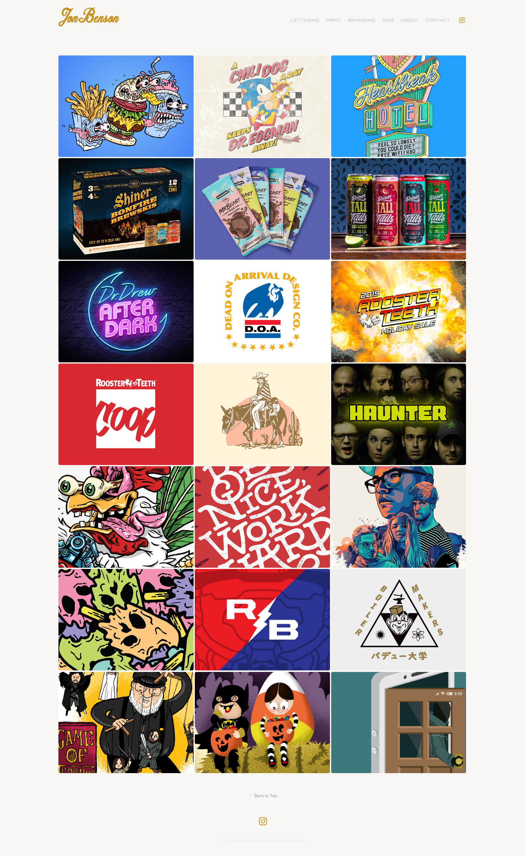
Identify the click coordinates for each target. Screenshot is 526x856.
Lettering (305, 20)
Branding (361, 20)
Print (333, 20)
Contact (438, 20)
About (410, 20)
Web (388, 20)
